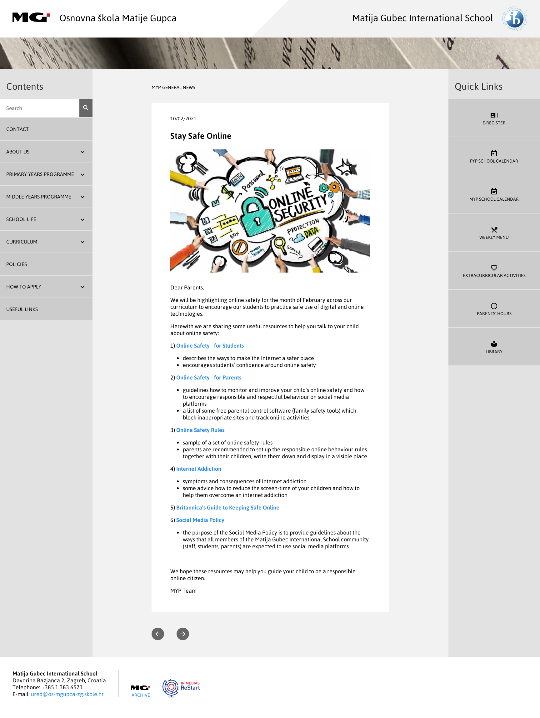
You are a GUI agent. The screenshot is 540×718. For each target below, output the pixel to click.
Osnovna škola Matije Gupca (118, 17)
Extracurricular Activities (494, 271)
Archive (141, 694)
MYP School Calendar (494, 195)
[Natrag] (158, 634)
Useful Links (22, 309)
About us (17, 151)
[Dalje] (183, 634)
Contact (17, 129)
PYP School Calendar (494, 156)
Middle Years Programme (38, 196)
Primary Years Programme (40, 174)
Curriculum (21, 241)
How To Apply (23, 287)
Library (494, 347)
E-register (494, 118)
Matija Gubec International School (422, 17)
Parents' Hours (494, 309)
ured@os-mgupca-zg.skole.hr (67, 693)
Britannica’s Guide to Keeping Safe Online (227, 507)
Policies (16, 264)
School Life (21, 219)
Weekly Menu (494, 233)
